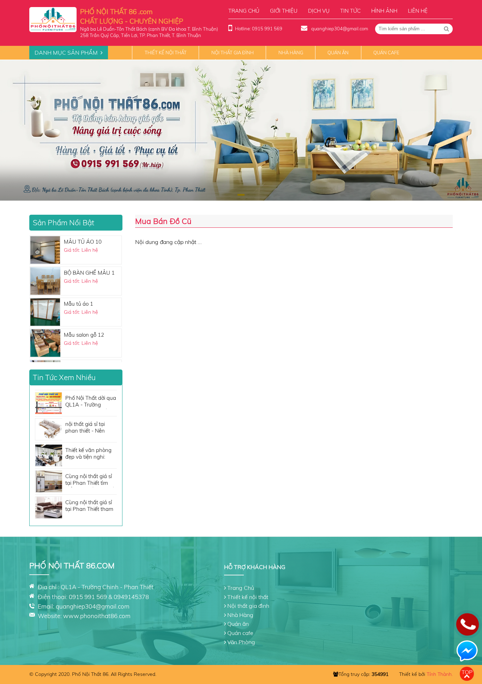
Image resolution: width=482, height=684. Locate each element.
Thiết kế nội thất (166, 52)
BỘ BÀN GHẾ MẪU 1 (89, 272)
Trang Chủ (240, 587)
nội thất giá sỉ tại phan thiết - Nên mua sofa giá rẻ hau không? (89, 428)
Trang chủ (243, 10)
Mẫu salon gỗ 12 (84, 334)
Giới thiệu (283, 10)
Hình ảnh (384, 10)
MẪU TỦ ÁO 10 (83, 241)
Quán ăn (338, 52)
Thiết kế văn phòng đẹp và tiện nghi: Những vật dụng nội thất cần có (89, 454)
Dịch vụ (319, 10)
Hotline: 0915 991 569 (258, 28)
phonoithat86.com (105, 615)
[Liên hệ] (467, 629)
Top (467, 672)
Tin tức (350, 10)
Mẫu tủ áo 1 (78, 303)
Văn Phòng (241, 642)
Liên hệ (418, 10)
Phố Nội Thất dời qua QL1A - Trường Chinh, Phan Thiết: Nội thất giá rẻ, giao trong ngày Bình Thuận (90, 402)
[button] (241, 195)
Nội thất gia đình (232, 52)
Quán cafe (386, 52)
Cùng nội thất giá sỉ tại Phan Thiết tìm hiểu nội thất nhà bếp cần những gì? (91, 480)
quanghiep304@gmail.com (339, 28)
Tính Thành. (440, 674)
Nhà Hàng (290, 52)
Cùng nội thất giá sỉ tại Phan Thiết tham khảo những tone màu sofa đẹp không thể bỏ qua (90, 506)
